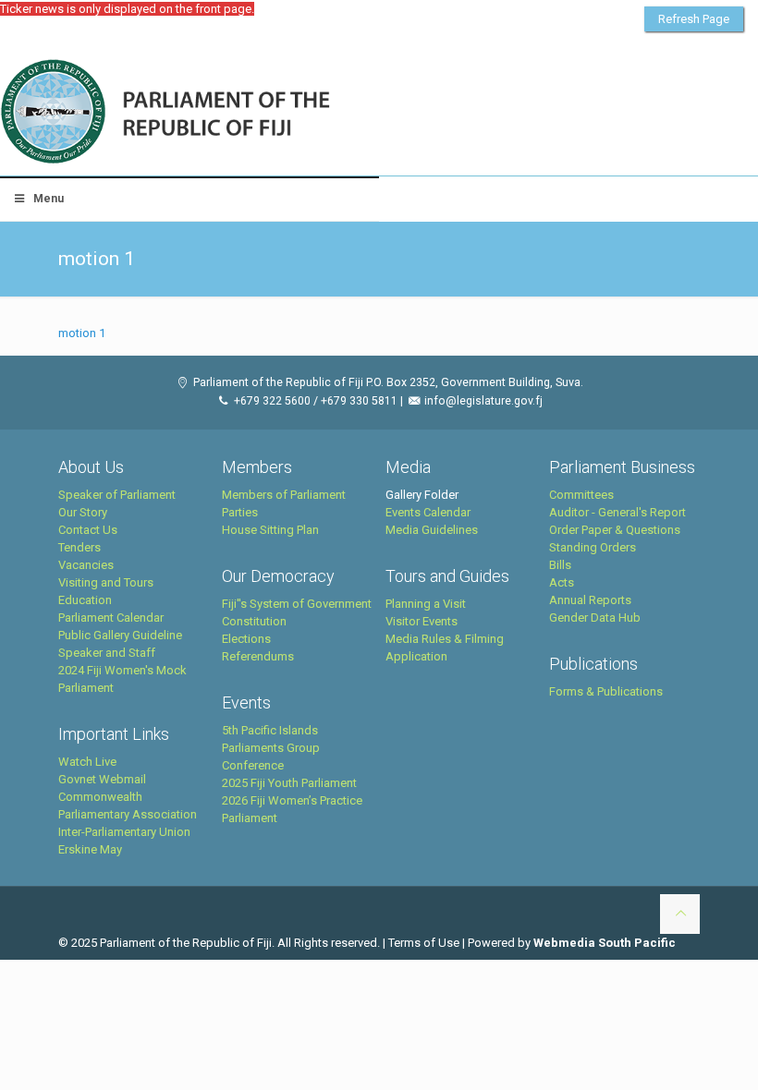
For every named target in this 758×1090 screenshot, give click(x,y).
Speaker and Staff (106, 653)
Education (85, 600)
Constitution (254, 621)
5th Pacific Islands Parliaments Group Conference (271, 747)
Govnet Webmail (102, 779)
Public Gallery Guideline (120, 635)
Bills (560, 565)
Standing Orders (592, 547)
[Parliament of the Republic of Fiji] (241, 113)
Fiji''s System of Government (297, 604)
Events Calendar (428, 512)
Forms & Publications (606, 691)
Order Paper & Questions (614, 530)
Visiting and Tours (105, 582)
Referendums (258, 656)
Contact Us (87, 530)
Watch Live (87, 762)
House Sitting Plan (270, 530)
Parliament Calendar (111, 617)
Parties (240, 512)
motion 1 (81, 333)
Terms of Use (423, 943)
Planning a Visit (425, 604)
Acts (561, 582)
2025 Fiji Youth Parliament (289, 783)
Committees (581, 495)
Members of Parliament (284, 495)
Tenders (79, 547)
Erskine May (90, 849)
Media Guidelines (431, 530)
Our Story (82, 512)
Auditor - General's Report (617, 512)
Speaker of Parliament (117, 495)
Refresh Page (693, 19)
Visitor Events (421, 621)
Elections (246, 639)
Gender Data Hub (595, 617)
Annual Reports (590, 600)
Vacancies (86, 565)
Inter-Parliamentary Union (124, 832)
